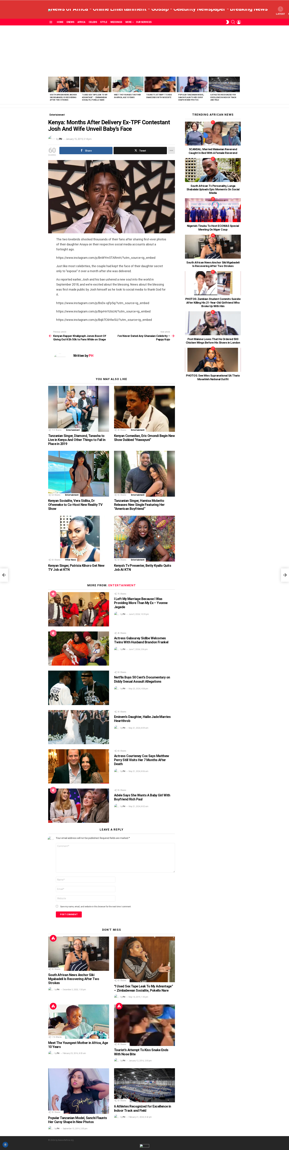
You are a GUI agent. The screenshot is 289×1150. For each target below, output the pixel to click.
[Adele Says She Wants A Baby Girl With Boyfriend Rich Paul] (78, 806)
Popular (53, 593)
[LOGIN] (239, 22)
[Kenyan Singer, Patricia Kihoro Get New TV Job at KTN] (78, 538)
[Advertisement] (144, 50)
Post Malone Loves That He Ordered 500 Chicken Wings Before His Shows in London (213, 340)
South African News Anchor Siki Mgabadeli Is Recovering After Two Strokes (63, 97)
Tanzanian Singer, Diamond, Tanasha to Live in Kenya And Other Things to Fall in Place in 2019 (76, 440)
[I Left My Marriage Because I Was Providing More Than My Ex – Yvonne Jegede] (78, 609)
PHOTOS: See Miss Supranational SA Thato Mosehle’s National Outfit (213, 377)
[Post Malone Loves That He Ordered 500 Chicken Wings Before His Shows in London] (213, 323)
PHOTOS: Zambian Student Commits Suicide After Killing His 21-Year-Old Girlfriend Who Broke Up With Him (212, 302)
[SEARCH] (233, 22)
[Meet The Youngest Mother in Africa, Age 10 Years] (127, 84)
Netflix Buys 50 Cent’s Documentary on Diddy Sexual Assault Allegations (142, 679)
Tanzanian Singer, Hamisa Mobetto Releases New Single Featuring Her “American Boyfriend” (139, 505)
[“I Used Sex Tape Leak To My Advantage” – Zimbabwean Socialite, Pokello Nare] (95, 84)
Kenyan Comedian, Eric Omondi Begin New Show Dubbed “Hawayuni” (144, 438)
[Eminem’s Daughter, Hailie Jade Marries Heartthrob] (78, 727)
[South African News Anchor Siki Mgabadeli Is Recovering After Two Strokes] (63, 84)
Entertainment (73, 430)
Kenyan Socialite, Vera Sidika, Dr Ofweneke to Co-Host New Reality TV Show (75, 505)
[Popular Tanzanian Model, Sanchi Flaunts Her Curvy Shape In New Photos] (192, 84)
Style (103, 22)
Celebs (93, 22)
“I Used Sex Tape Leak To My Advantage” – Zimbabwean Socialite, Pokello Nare (95, 97)
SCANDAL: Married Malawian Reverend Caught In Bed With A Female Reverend (213, 151)
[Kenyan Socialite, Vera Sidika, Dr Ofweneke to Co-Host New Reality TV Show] (78, 473)
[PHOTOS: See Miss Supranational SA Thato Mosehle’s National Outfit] (213, 360)
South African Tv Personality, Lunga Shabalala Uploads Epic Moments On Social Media (212, 189)
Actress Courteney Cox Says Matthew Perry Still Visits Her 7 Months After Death (141, 760)
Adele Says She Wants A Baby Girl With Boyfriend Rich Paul (142, 797)
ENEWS (70, 22)
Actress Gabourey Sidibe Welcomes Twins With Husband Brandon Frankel (141, 640)
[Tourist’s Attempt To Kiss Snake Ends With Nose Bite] (160, 84)
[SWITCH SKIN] (227, 22)
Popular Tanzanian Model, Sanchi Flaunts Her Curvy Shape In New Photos (191, 97)
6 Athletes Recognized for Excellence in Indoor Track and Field (223, 97)
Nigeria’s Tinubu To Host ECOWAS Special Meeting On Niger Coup (213, 227)
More (128, 22)
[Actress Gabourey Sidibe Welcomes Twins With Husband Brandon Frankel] (78, 648)
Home (60, 22)
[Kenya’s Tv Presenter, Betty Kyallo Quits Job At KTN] (144, 538)
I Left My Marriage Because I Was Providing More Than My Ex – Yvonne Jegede (141, 603)
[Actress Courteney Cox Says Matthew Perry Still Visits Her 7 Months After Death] (78, 766)
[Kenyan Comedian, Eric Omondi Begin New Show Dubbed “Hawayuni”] (144, 409)
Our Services (144, 22)
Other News (70, 560)
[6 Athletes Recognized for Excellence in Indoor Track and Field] (224, 84)
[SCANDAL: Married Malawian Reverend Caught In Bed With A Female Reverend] (213, 134)
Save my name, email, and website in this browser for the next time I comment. (95, 906)
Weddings (116, 22)
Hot (53, 938)
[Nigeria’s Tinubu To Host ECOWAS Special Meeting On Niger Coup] (213, 210)
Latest (280, 14)
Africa (81, 22)
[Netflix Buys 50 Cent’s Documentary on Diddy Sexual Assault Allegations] (78, 688)
